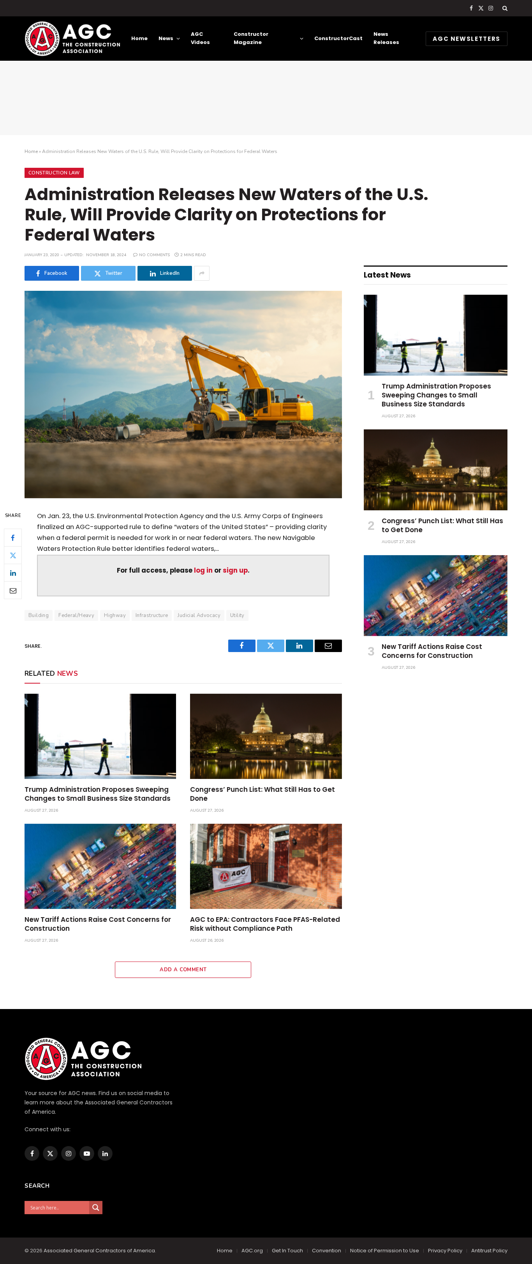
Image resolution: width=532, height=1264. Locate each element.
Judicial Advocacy (199, 615)
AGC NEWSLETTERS (466, 39)
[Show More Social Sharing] (202, 273)
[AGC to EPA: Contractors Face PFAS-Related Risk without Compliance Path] (266, 866)
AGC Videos (200, 38)
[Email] (13, 590)
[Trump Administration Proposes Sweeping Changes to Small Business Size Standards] (100, 736)
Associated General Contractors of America (99, 1250)
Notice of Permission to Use (384, 1250)
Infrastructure (152, 615)
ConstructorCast (338, 38)
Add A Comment (183, 969)
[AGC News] (72, 38)
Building (38, 615)
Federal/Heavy (76, 615)
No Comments (154, 255)
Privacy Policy (445, 1250)
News (166, 38)
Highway (115, 615)
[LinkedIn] (13, 573)
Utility (237, 615)
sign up (235, 570)
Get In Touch (287, 1250)
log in (203, 570)
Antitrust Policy (489, 1250)
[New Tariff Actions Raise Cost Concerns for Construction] (100, 866)
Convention (326, 1250)
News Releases (386, 38)
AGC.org (252, 1250)
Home (139, 38)
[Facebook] (13, 538)
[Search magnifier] (95, 1207)
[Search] (504, 8)
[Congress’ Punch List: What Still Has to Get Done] (266, 736)
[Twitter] (13, 555)
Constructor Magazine (251, 38)
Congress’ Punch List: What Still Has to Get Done (262, 794)
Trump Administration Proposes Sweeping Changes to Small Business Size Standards (98, 794)
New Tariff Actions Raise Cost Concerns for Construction (98, 924)
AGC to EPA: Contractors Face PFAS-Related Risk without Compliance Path (265, 924)
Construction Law (54, 173)
